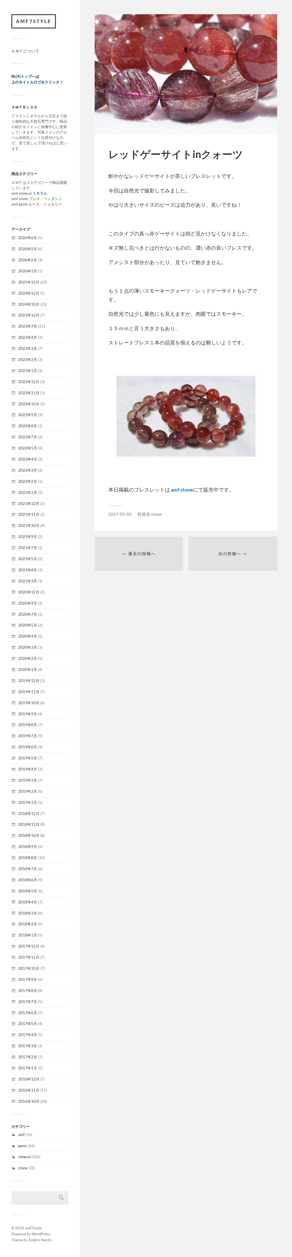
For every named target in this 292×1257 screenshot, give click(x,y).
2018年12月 (28, 813)
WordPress (41, 1234)
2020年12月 (28, 592)
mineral (24, 1157)
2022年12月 (28, 381)
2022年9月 (27, 414)
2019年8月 (27, 724)
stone (22, 1168)
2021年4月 (27, 570)
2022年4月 (27, 459)
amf (21, 1134)
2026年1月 (27, 271)
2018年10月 (28, 835)
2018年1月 (27, 935)
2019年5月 (27, 758)
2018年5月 (27, 891)
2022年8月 (27, 426)
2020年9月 (27, 603)
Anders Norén (40, 1240)
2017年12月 (28, 946)
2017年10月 (28, 968)
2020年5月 (27, 625)
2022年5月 (27, 448)
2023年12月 (28, 315)
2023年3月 (27, 348)
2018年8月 (27, 857)
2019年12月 (28, 680)
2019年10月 (28, 703)
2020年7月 (27, 614)
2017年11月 (28, 957)
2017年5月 (27, 1023)
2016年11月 (28, 1090)
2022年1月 (27, 492)
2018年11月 (28, 824)
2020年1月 (27, 669)
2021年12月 (28, 503)
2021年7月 (27, 547)
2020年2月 (27, 658)
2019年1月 (27, 802)
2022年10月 (28, 404)
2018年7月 (27, 868)
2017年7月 (27, 1001)
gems (22, 1145)
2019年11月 (28, 691)
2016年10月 (28, 1101)
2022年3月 (27, 470)
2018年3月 (27, 913)
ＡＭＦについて (25, 51)
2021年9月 (27, 536)
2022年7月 (27, 437)
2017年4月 (27, 1034)
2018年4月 (27, 902)
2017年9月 (27, 979)
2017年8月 (27, 990)
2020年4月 (27, 636)
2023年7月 (27, 326)
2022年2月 (27, 481)
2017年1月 (27, 1068)
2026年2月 (27, 260)
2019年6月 (27, 747)
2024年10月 (28, 304)
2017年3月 (27, 1046)
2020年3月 (27, 647)
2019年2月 (27, 791)
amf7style (33, 21)
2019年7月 (27, 736)
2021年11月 (28, 514)
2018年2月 (27, 924)
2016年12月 (28, 1079)
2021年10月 (28, 525)
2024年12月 (28, 293)
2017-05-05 (120, 514)
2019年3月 (27, 780)
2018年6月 (27, 880)
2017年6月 (27, 1012)
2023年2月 (27, 359)
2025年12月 (28, 282)
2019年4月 (27, 769)
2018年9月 (27, 846)
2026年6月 (27, 237)
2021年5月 (27, 558)
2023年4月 (27, 337)
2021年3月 (27, 581)
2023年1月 (27, 370)
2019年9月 (27, 714)
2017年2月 (27, 1057)
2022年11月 (28, 393)
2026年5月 (27, 249)
